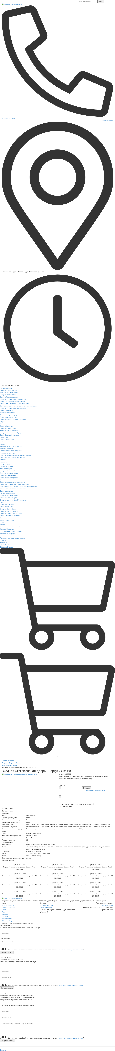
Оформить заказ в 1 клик (95, 790)
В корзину (86, 788)
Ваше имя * (4, 930)
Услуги (4, 912)
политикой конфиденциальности (71, 950)
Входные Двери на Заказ (11, 763)
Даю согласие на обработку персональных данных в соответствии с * (43, 950)
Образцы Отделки (8, 921)
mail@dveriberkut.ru (47, 907)
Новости (5, 914)
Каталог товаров (8, 760)
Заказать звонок (107, 120)
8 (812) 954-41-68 (8, 118)
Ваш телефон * (5, 938)
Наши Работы (7, 918)
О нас (4, 909)
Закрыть (3, 1050)
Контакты (5, 916)
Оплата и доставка (8, 907)
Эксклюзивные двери (9, 765)
